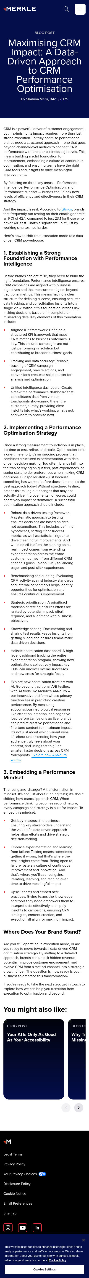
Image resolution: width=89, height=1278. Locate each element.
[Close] (84, 1240)
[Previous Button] (66, 1107)
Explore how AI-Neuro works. (39, 757)
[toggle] (80, 9)
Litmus (66, 209)
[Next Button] (78, 1107)
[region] (44, 1256)
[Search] (66, 9)
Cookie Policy (57, 1260)
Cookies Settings (44, 1269)
